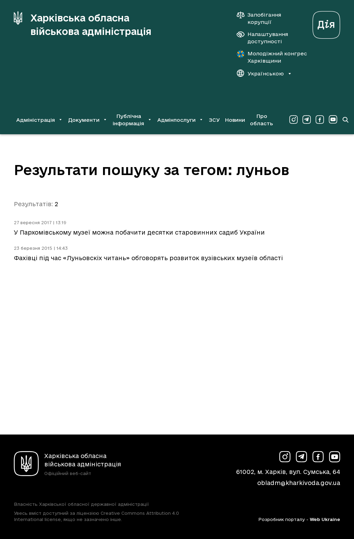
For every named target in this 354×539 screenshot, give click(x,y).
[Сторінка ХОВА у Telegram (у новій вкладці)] (306, 120)
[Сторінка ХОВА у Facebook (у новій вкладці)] (320, 120)
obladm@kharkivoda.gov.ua (298, 482)
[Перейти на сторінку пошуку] (345, 120)
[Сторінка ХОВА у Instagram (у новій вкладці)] (293, 120)
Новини (235, 120)
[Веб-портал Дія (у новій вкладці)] (326, 23)
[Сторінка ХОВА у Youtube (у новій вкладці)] (333, 120)
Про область (261, 119)
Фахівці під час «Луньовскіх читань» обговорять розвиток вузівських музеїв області (148, 258)
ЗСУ (214, 120)
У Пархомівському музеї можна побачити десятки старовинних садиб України (139, 232)
